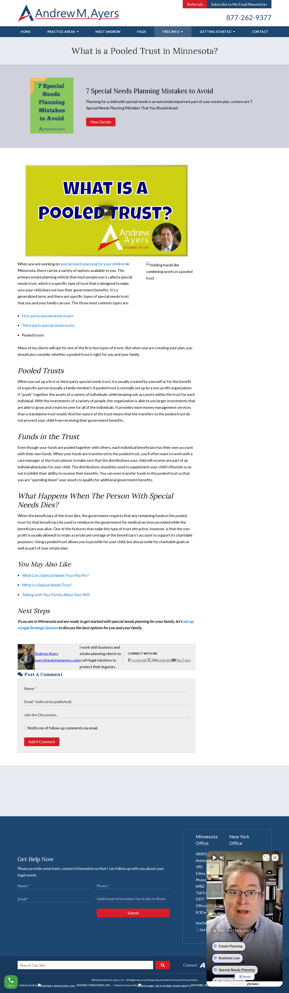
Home (26, 31)
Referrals (195, 4)
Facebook (138, 660)
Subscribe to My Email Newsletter (239, 4)
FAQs (141, 31)
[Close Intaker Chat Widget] (275, 857)
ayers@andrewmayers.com (57, 660)
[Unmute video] (214, 857)
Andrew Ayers (46, 653)
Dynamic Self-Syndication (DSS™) (215, 985)
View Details (100, 122)
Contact (260, 31)
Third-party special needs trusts (48, 325)
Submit (133, 913)
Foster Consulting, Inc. (93, 985)
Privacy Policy (190, 980)
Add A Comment (41, 741)
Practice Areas (61, 31)
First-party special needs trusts (47, 315)
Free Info (171, 31)
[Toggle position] (266, 857)
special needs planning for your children (92, 263)
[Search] (162, 965)
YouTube (183, 660)
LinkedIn (164, 660)
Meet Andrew (108, 31)
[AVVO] (202, 965)
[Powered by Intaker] (253, 984)
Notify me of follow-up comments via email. (62, 728)
